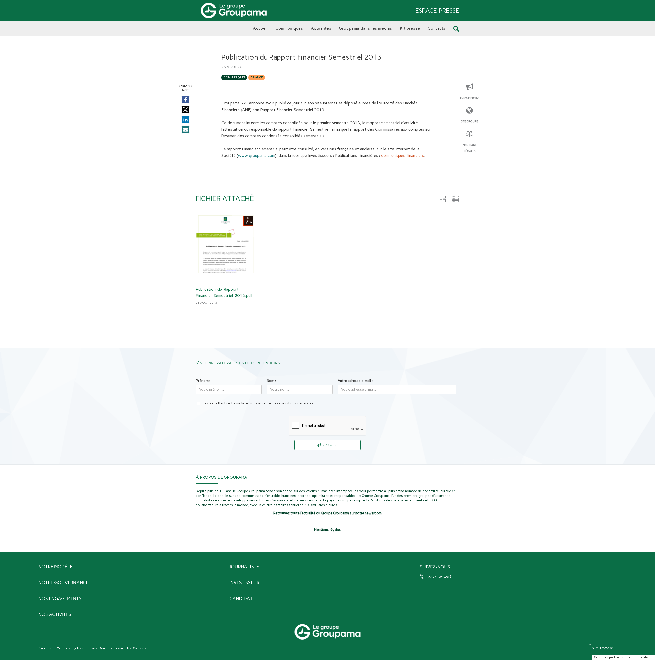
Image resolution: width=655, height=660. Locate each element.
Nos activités (54, 614)
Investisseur (244, 582)
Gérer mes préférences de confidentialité (623, 657)
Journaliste (244, 567)
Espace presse (469, 98)
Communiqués (234, 77)
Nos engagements (59, 598)
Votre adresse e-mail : (355, 381)
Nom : (271, 381)
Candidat (241, 598)
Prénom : (203, 381)
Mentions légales (469, 148)
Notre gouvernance (63, 582)
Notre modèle (55, 567)
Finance (257, 77)
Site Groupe (469, 121)
